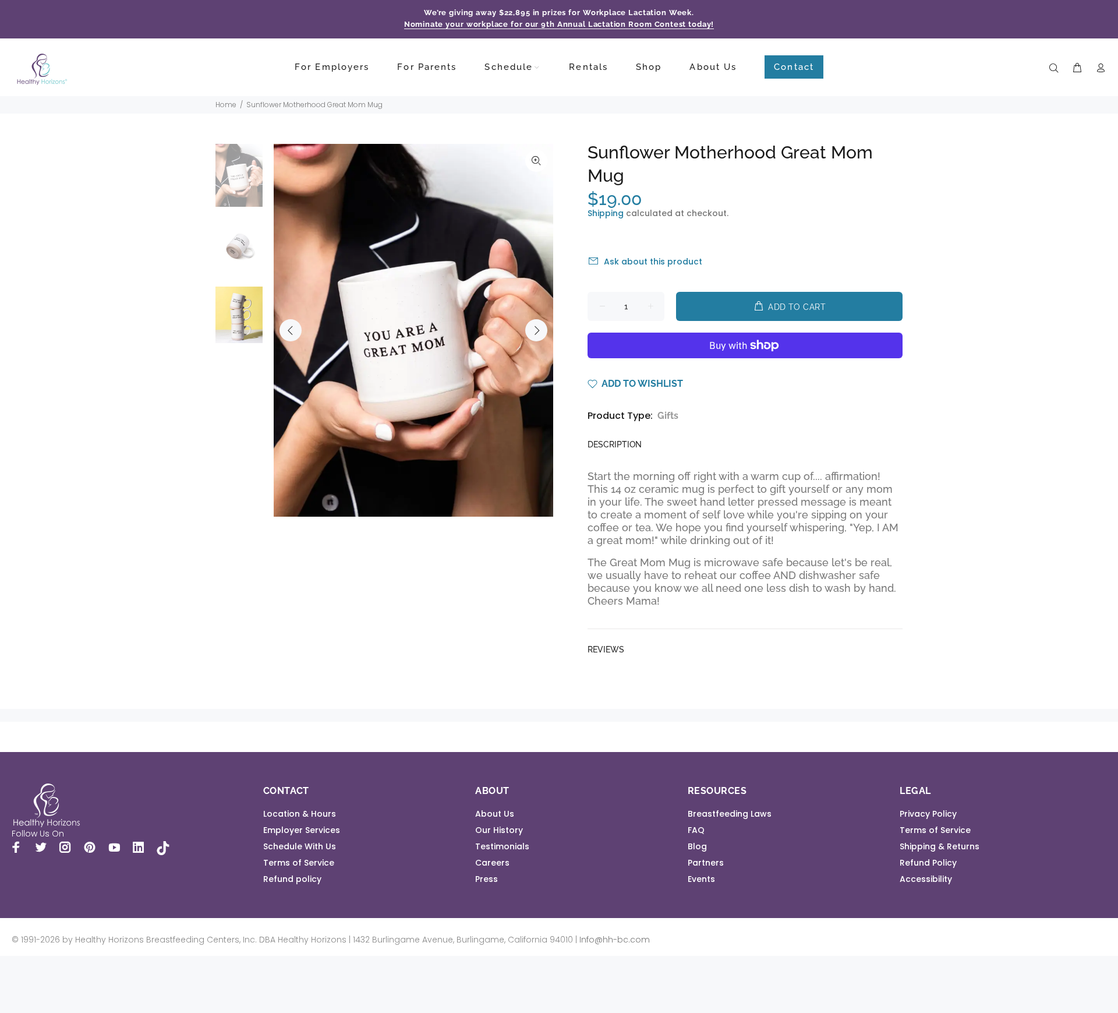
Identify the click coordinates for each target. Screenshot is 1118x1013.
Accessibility (926, 879)
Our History (499, 830)
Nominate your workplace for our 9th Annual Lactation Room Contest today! (559, 24)
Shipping (606, 213)
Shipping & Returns (939, 846)
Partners (706, 863)
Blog (697, 846)
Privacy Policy (928, 814)
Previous (291, 330)
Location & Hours (299, 814)
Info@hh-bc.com (614, 939)
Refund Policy (928, 863)
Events (701, 879)
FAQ (696, 830)
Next (536, 330)
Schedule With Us (299, 846)
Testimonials (502, 846)
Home (225, 105)
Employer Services (301, 830)
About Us (494, 814)
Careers (492, 863)
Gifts (667, 415)
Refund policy (292, 879)
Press (486, 879)
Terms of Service (298, 863)
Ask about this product (653, 261)
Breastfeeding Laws (730, 814)
